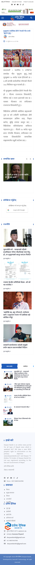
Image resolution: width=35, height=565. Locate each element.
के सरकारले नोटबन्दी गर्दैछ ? (22, 407)
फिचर (8, 490)
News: (15, 481)
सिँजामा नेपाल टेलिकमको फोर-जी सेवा (22, 419)
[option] (17, 163)
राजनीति (8, 502)
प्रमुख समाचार (10, 493)
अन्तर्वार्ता (8, 499)
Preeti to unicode (28, 2)
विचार (8, 496)
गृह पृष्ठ (8, 508)
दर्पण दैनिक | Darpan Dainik (23, 557)
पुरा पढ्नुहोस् (6, 258)
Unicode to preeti (17, 2)
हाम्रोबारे (8, 511)
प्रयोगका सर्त (9, 518)
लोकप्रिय (25, 366)
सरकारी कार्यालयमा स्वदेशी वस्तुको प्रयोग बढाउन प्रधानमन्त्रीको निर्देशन (15, 346)
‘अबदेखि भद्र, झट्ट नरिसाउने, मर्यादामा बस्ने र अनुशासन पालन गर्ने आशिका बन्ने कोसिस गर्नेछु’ (16, 315)
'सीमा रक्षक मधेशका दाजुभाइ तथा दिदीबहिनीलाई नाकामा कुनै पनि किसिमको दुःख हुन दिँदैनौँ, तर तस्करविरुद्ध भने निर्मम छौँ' (22, 387)
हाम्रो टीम (8, 515)
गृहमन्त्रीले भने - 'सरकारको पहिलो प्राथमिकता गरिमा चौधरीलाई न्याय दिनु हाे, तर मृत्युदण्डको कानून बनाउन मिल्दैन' (17, 252)
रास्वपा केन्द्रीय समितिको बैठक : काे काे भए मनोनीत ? (17, 283)
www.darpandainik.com (12, 456)
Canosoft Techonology (19, 559)
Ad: (12, 540)
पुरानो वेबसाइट (6, 2)
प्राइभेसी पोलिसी (10, 521)
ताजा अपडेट (9, 366)
